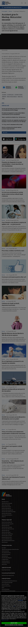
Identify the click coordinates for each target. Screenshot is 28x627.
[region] (14, 609)
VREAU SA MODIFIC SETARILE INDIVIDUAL (14, 624)
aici (14, 606)
